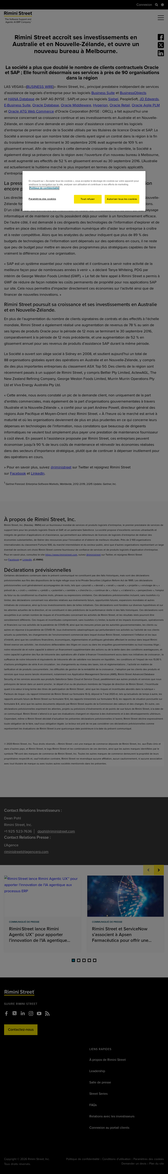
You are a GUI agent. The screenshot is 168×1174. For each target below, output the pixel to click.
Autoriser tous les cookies (122, 199)
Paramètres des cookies (42, 199)
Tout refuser (88, 199)
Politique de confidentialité (44, 188)
